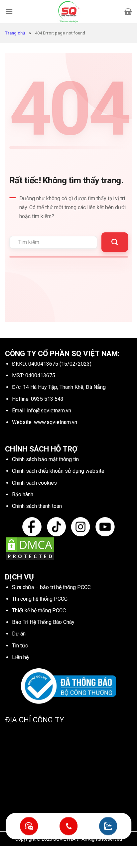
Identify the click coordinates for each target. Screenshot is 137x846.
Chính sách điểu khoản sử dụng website (58, 471)
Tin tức (20, 645)
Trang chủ (15, 32)
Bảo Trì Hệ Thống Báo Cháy (43, 622)
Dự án (19, 634)
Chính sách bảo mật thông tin (45, 459)
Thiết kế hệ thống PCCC (39, 610)
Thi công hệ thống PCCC (40, 599)
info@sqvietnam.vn (49, 410)
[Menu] (9, 11)
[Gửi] (114, 242)
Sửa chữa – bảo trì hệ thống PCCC (51, 587)
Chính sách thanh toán (37, 506)
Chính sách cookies (34, 483)
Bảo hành (22, 494)
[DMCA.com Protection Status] (30, 548)
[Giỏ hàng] (128, 11)
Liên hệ (20, 657)
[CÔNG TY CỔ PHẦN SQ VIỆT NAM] (68, 11)
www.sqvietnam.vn (55, 422)
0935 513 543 (47, 399)
